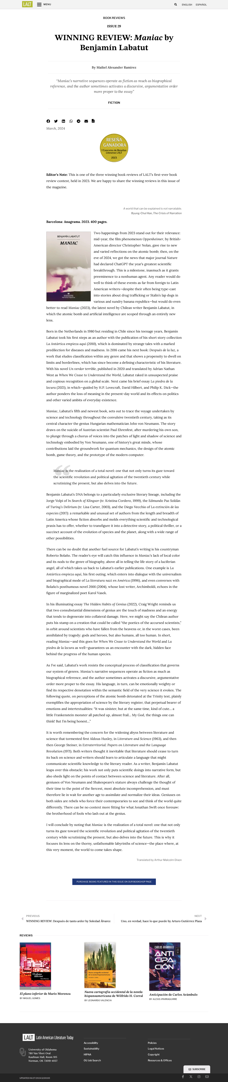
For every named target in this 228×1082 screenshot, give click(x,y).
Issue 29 (114, 26)
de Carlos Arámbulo (173, 994)
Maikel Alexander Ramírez (116, 67)
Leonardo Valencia (100, 1000)
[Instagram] (199, 1076)
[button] (175, 4)
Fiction (114, 102)
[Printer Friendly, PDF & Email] (93, 122)
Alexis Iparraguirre (165, 999)
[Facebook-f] (183, 1076)
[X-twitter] (191, 1076)
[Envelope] (207, 1076)
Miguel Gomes (31, 998)
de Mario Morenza (45, 993)
